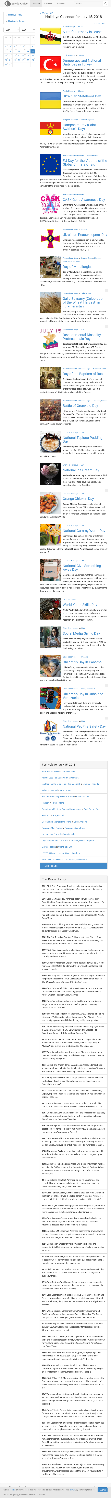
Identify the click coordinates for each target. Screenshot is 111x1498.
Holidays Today (15, 15)
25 (15, 59)
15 (33, 50)
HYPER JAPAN (48, 853)
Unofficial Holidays (70, 432)
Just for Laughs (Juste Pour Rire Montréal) (61, 784)
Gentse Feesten (49, 847)
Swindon (74, 840)
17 (10, 55)
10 (10, 50)
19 (19, 55)
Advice (60, 3)
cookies (12, 1490)
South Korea (80, 828)
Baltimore (80, 796)
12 (19, 50)
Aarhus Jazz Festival (51, 778)
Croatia (68, 790)
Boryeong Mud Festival (52, 828)
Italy (73, 771)
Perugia (66, 834)
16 (6, 55)
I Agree (102, 1490)
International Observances (73, 155)
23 (6, 59)
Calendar (36, 3)
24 (10, 59)
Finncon (45, 803)
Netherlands (81, 859)
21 (28, 55)
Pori (54, 815)
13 (24, 50)
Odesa (76, 822)
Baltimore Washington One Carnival (58, 796)
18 (15, 55)
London (61, 853)
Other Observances (70, 628)
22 (33, 55)
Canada (95, 784)
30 (6, 64)
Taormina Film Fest (50, 771)
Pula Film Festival (50, 790)
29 (33, 59)
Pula (62, 790)
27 (24, 59)
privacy (72, 1490)
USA (87, 796)
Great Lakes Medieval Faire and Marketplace (62, 809)
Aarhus (66, 778)
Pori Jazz (46, 815)
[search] (105, 3)
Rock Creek (89, 809)
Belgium (68, 847)
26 (19, 59)
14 (28, 50)
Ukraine (83, 822)
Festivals (48, 3)
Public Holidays (69, 27)
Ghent (61, 847)
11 (15, 50)
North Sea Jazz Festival (52, 859)
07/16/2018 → (101, 23)
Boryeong (69, 828)
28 (28, 59)
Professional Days (70, 229)
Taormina (65, 771)
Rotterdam (70, 859)
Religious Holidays (70, 120)
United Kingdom (86, 840)
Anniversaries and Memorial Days (76, 368)
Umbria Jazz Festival (51, 834)
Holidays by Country (17, 21)
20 (24, 55)
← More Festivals (50, 866)
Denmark (74, 778)
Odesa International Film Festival (56, 822)
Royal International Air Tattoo (55, 840)
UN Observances (69, 599)
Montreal (87, 784)
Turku (54, 803)
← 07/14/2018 (46, 13)
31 (10, 64)
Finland (61, 803)
